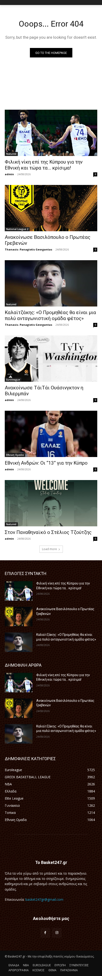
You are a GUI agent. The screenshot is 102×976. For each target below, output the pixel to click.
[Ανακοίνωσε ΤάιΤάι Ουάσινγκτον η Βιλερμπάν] (51, 358)
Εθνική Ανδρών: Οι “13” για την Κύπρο (46, 463)
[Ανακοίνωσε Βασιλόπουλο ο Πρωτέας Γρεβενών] (51, 208)
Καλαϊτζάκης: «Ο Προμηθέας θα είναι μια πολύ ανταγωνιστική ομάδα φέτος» (50, 315)
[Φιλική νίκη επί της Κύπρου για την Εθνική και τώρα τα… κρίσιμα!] (51, 133)
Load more (49, 549)
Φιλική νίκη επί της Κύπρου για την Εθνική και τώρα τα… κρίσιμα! (44, 165)
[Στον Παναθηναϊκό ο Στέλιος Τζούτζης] (51, 503)
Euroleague (13, 379)
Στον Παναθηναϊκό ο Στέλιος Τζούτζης (48, 532)
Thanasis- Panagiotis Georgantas (28, 249)
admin (9, 174)
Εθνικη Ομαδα (15, 455)
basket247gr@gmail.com (44, 899)
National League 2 (17, 229)
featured (11, 154)
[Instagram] (56, 932)
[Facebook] (45, 932)
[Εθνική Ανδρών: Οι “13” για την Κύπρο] (51, 434)
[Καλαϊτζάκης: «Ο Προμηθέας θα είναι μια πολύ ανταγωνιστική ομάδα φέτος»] (51, 283)
